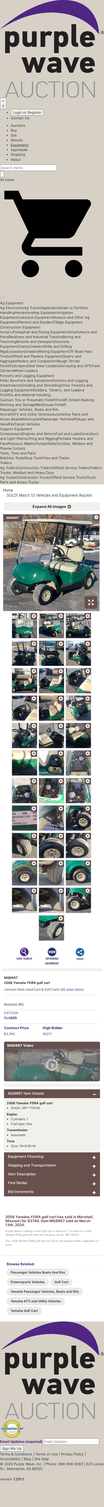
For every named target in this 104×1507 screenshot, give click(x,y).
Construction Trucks (33, 477)
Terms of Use (46, 1454)
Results (17, 140)
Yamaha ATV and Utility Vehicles (36, 1301)
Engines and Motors (39, 434)
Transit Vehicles (27, 424)
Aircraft (6, 414)
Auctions (18, 125)
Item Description (22, 1174)
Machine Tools (12, 458)
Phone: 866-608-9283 (64, 1464)
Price (16, 1028)
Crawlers (37, 346)
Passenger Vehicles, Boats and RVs (29, 409)
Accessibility (10, 1459)
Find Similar (17, 1183)
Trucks (33, 482)
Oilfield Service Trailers (71, 468)
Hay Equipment (45, 312)
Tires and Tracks (55, 458)
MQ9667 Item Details (26, 1093)
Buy (14, 130)
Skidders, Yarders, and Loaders (58, 390)
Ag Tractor (32, 308)
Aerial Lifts (9, 332)
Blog (27, 1459)
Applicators (50, 308)
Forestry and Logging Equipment (27, 375)
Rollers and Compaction (37, 361)
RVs (11, 424)
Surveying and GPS (75, 366)
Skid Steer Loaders (43, 366)
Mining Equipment (53, 351)
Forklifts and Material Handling (25, 395)
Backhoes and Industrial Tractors (36, 337)
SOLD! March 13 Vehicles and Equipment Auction (49, 495)
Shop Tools (33, 458)
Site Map (41, 1459)
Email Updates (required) (21, 1441)
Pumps (41, 443)
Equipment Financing (25, 1156)
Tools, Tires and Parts (18, 453)
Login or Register (27, 112)
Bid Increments (21, 1191)
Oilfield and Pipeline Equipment (37, 356)
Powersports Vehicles (28, 1282)
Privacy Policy (72, 1454)
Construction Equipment (20, 327)
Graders (31, 351)
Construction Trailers (35, 468)
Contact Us (20, 118)
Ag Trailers (9, 468)
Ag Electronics (12, 308)
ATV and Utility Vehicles (32, 414)
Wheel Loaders (25, 370)
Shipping (18, 154)
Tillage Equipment (68, 322)
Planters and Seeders (35, 322)
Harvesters (24, 312)
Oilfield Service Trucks (68, 477)
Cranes (24, 346)
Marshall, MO (14, 1004)
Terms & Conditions (16, 1454)
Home (8, 490)
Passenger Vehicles (57, 419)
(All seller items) (72, 989)
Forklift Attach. (69, 400)
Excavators (16, 351)
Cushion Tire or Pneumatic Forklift (28, 400)
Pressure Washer (22, 443)
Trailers (6, 463)
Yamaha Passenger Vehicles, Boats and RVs (45, 1292)
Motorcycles (31, 419)
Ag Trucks (8, 477)
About (16, 159)
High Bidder (53, 1028)
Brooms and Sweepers (35, 341)
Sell (14, 135)
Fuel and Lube (67, 434)
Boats (16, 419)
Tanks (52, 443)
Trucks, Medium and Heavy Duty (27, 472)
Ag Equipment (11, 303)
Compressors (11, 434)
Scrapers (20, 366)
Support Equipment (16, 429)
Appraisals (19, 149)
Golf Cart (61, 1282)
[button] (52, 284)
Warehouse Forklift (50, 405)
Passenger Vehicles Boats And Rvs (38, 1272)
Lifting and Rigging (42, 438)
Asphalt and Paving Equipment (43, 332)
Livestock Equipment (35, 317)
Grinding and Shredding (41, 385)
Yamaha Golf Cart (24, 1311)
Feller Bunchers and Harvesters (26, 380)
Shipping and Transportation (32, 1165)
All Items (7, 180)
